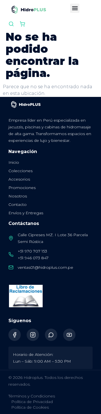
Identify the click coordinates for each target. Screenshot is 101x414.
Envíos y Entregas (25, 212)
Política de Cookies (30, 407)
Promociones (22, 187)
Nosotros (17, 196)
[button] (74, 8)
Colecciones (20, 170)
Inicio (13, 162)
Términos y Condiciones (31, 396)
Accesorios (19, 179)
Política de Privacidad (32, 401)
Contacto (17, 204)
